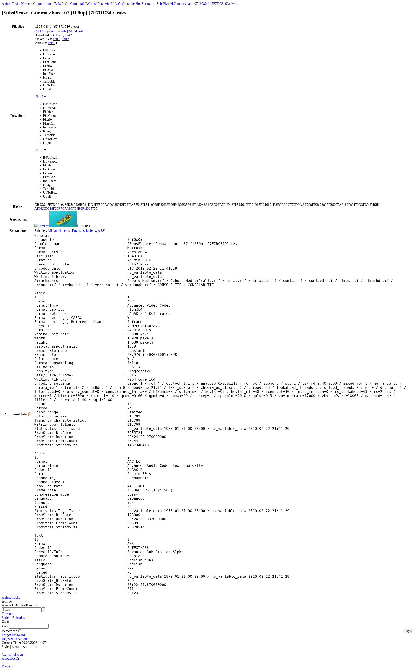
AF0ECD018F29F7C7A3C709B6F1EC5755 (65, 208)
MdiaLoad (76, 31)
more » (85, 226)
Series (6, 617)
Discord (7, 666)
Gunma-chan (42, 3)
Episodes (18, 617)
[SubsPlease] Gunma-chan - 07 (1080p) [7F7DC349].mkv (195, 3)
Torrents (7, 614)
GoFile (61, 31)
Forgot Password (13, 635)
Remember (10, 631)
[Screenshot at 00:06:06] (63, 226)
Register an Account (15, 639)
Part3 (39, 150)
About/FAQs (10, 658)
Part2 (68, 35)
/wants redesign (12, 654)
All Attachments (59, 230)
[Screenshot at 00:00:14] (41, 226)
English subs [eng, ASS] (88, 230)
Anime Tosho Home (16, 3)
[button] (78, 225)
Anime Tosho (11, 597)
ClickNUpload (44, 31)
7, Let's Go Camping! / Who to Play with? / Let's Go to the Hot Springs (103, 3)
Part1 (59, 35)
